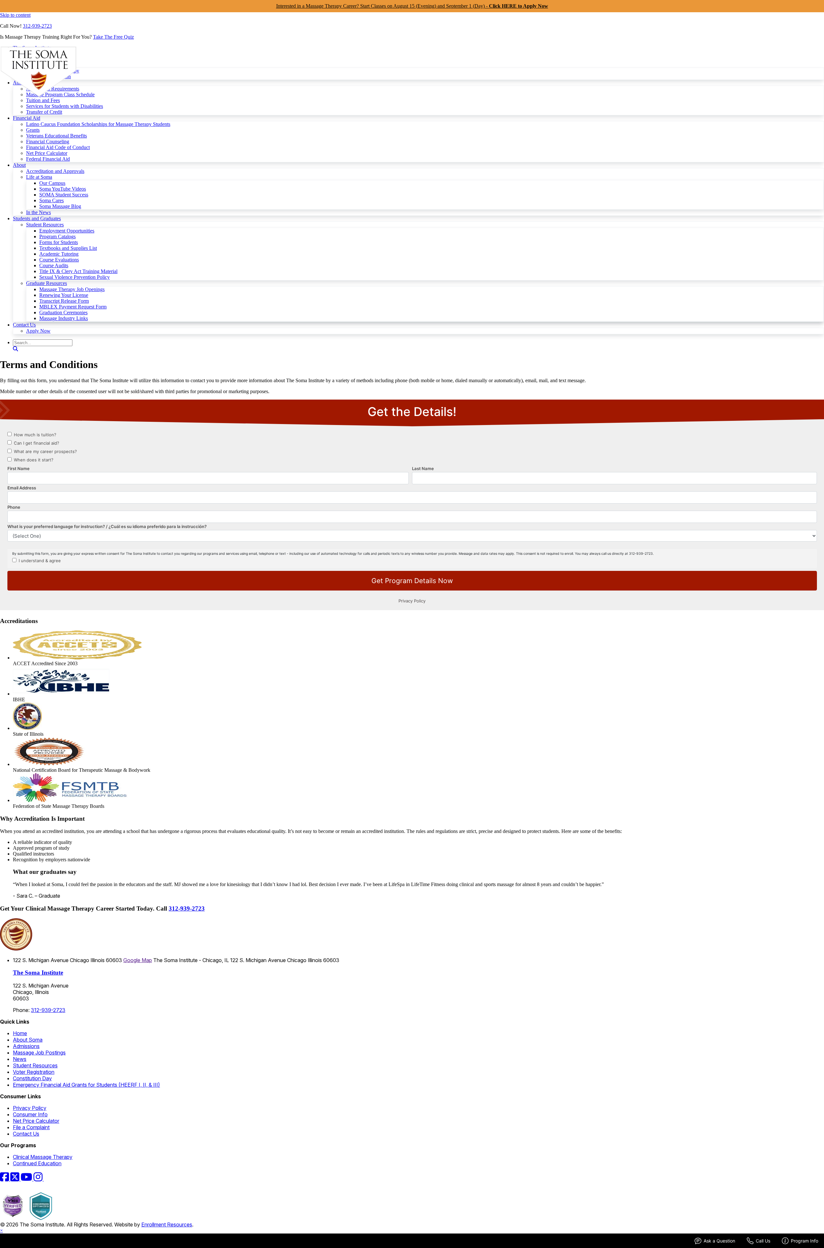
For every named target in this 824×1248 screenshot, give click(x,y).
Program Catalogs (57, 236)
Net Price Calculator (46, 153)
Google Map (137, 960)
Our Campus (52, 183)
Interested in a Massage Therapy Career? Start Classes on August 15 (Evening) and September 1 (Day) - (412, 6)
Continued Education (37, 1163)
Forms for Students (58, 242)
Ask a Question (719, 1240)
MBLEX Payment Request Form (73, 306)
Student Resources (45, 224)
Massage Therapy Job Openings (72, 289)
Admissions (26, 1046)
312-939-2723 (37, 26)
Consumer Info (30, 1114)
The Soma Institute (38, 972)
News (19, 1059)
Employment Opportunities (66, 230)
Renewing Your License (63, 295)
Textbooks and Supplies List (68, 248)
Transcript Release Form (64, 301)
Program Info (804, 1240)
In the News (38, 212)
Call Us (763, 1240)
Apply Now (38, 331)
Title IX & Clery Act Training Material (78, 271)
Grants (33, 130)
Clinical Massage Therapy (42, 1157)
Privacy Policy (29, 1108)
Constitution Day (32, 1078)
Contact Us (24, 324)
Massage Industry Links (63, 318)
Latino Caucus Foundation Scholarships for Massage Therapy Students (98, 124)
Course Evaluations (59, 259)
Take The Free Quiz (113, 37)
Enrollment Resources (166, 1224)
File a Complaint (31, 1127)
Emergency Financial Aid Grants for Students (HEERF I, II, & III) (86, 1085)
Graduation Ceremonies (63, 312)
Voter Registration (33, 1072)
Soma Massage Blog (60, 206)
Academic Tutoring (59, 254)
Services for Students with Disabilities (64, 106)
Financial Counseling (47, 141)
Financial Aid (26, 118)
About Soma (27, 1039)
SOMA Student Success (63, 194)
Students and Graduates (37, 218)
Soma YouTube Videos (62, 189)
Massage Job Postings (39, 1052)
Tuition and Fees (43, 100)
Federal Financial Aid (48, 159)
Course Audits (53, 265)
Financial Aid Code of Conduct (58, 147)
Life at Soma (39, 177)
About (19, 165)
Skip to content (15, 15)
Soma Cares (51, 200)
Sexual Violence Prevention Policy (74, 277)
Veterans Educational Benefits (56, 135)
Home (20, 1033)
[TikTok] (48, 1179)
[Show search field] (15, 349)
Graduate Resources (46, 283)
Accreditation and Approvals (55, 171)
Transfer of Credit (44, 112)
